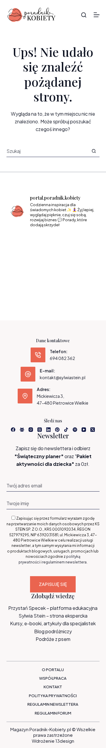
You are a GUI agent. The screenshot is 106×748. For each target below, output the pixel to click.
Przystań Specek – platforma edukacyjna (52, 608)
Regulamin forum (53, 713)
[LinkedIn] (48, 429)
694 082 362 (62, 358)
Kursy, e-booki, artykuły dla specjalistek (53, 623)
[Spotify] (75, 429)
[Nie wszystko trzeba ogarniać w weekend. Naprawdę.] (23, 260)
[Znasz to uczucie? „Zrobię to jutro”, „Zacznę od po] (53, 241)
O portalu (53, 669)
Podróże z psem (53, 639)
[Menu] (97, 15)
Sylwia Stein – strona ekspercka (53, 616)
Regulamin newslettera (52, 704)
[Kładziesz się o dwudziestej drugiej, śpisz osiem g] (23, 241)
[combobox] (47, 151)
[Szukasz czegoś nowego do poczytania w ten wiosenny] (53, 278)
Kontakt (53, 686)
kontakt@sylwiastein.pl (62, 377)
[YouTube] (84, 429)
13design (64, 741)
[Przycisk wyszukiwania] (94, 151)
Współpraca (53, 678)
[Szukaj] (83, 14)
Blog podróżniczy (53, 631)
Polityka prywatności (53, 695)
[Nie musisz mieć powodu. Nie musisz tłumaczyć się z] (53, 260)
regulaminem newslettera (64, 562)
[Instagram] (31, 429)
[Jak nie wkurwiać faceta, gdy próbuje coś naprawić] (83, 260)
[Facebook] (13, 429)
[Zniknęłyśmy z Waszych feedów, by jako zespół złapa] (23, 278)
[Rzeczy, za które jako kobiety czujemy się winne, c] (83, 241)
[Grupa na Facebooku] (22, 429)
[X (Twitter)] (92, 429)
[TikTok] (66, 429)
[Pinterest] (57, 429)
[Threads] (39, 429)
